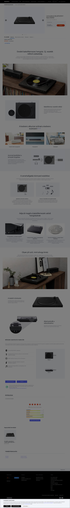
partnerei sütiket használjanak (48, 502)
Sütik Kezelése (25, 506)
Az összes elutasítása (16, 506)
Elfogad (7, 506)
